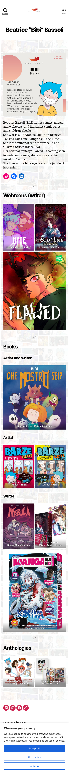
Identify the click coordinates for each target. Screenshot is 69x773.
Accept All (35, 748)
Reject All (34, 766)
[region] (34, 748)
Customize (34, 757)
